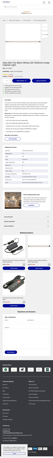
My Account (6, 413)
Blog (4, 391)
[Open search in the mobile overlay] (26, 7)
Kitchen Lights (26, 20)
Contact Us (5, 403)
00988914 (14, 438)
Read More (31, 205)
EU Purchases (32, 403)
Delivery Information (34, 387)
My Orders (5, 416)
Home (4, 20)
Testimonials (6, 394)
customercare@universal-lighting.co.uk (12, 432)
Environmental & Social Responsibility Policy (39, 400)
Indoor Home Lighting (14, 20)
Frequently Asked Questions (9, 400)
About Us (5, 384)
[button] (26, 74)
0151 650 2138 (6, 431)
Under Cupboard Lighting (40, 20)
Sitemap (34, 452)
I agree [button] (14, 453)
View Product (14, 268)
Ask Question (10, 352)
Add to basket (20, 80)
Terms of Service (33, 453)
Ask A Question (13, 139)
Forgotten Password (7, 419)
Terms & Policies (33, 384)
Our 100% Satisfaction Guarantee (37, 391)
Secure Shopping (33, 394)
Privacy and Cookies (34, 397)
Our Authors (6, 387)
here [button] (19, 450)
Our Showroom (6, 397)
